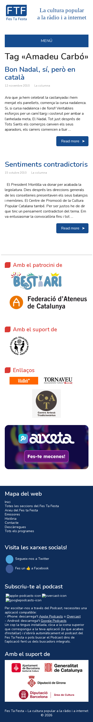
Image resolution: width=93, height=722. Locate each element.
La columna (42, 86)
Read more (70, 141)
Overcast (74, 616)
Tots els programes (19, 531)
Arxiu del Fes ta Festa (21, 510)
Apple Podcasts (51, 616)
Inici (7, 502)
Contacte (12, 522)
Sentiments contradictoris (46, 164)
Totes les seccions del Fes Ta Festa (32, 506)
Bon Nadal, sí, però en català (40, 73)
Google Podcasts (54, 620)
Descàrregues (15, 527)
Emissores (12, 514)
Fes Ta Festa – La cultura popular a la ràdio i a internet (46, 711)
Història (10, 518)
